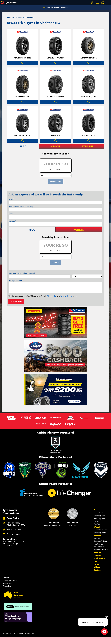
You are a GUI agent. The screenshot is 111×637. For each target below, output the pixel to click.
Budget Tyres (7, 583)
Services (97, 535)
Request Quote (16, 302)
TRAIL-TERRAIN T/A (88, 136)
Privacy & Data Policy (15, 633)
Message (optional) (15, 280)
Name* (11, 199)
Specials (97, 552)
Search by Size (99, 516)
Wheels (97, 527)
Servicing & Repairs (101, 541)
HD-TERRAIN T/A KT (88, 97)
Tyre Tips (97, 524)
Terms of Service (66, 296)
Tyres (96, 510)
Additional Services (101, 549)
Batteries (97, 538)
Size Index (6, 578)
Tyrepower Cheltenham (57, 7)
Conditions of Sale (28, 633)
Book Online (99, 558)
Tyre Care (97, 521)
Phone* (20, 206)
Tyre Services (98, 544)
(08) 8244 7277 (14, 529)
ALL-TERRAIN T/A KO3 (22, 97)
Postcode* (12, 221)
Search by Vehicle (100, 513)
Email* (11, 214)
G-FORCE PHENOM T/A (55, 97)
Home (11, 17)
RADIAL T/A (55, 136)
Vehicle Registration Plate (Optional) (21, 273)
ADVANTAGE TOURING (55, 58)
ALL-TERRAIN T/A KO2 (89, 58)
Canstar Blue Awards (10, 580)
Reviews (97, 570)
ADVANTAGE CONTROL (22, 58)
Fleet (96, 561)
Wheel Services (99, 547)
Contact (97, 555)
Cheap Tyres (7, 586)
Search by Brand (100, 518)
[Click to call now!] (92, 2)
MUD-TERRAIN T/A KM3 (22, 136)
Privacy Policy (52, 296)
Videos (97, 567)
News (96, 564)
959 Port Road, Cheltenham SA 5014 (16, 524)
